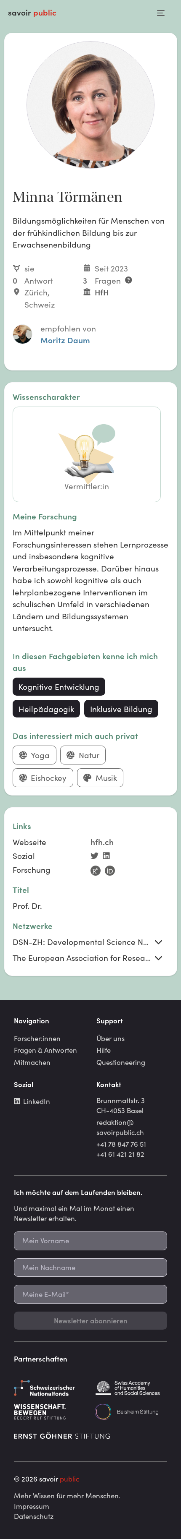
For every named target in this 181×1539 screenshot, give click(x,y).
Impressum (31, 1505)
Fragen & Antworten (45, 1049)
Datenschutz (33, 1516)
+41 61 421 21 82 (120, 1153)
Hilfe (103, 1049)
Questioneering (120, 1062)
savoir (32, 12)
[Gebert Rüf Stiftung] (50, 1412)
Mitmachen (32, 1062)
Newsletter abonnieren (91, 1320)
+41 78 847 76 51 (121, 1143)
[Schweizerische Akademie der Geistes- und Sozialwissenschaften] (131, 1388)
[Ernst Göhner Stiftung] (62, 1436)
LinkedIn (36, 1101)
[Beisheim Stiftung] (131, 1412)
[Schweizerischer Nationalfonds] (50, 1388)
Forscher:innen (37, 1038)
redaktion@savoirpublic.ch (120, 1127)
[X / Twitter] (96, 857)
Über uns (110, 1038)
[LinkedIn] (108, 857)
